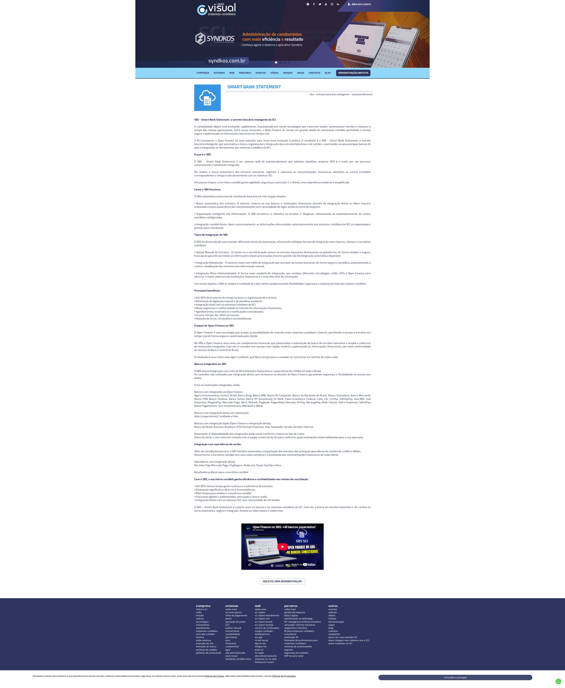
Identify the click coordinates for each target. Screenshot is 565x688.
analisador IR (291, 637)
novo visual (231, 655)
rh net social (261, 640)
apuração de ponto (235, 621)
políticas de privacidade (208, 652)
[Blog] (308, 4)
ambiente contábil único (238, 659)
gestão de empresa (294, 612)
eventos (332, 609)
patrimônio (231, 637)
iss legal (259, 652)
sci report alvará (263, 621)
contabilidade (232, 634)
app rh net (260, 643)
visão (199, 612)
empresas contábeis (207, 631)
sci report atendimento (267, 615)
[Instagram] (332, 4)
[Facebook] (314, 4)
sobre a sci (201, 609)
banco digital (291, 615)
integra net (261, 646)
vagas (331, 624)
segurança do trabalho (296, 652)
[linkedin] (338, 4)
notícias (332, 612)
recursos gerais (233, 612)
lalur (227, 640)
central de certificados (267, 628)
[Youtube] (326, 4)
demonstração (336, 621)
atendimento (203, 628)
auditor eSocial (233, 628)
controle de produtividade (298, 646)
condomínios (232, 646)
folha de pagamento (236, 615)
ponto (228, 618)
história (200, 637)
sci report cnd (262, 618)
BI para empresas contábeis (299, 631)
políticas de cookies (206, 649)
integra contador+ (264, 631)
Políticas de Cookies (214, 676)
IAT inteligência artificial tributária (302, 621)
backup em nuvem (264, 662)
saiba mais (231, 609)
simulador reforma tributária (299, 624)
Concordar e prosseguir (455, 677)
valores (200, 618)
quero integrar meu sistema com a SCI (348, 640)
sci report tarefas (264, 624)
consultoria (290, 634)
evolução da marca (206, 646)
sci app (258, 637)
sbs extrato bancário (266, 655)
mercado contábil (205, 634)
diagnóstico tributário (295, 628)
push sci (259, 649)
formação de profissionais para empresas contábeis (301, 642)
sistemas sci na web (265, 659)
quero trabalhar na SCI (340, 643)
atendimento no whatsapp (298, 618)
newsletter (334, 634)
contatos (333, 631)
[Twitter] (320, 4)
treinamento (202, 624)
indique (332, 618)
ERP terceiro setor (294, 655)
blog (330, 628)
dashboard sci (262, 634)
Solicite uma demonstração (282, 581)
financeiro (230, 643)
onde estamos (203, 640)
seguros (288, 649)
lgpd (227, 649)
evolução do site (204, 643)
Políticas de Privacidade (284, 676)
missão (200, 615)
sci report (260, 612)
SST (227, 624)
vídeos (331, 615)
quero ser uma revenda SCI (342, 637)
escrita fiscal (232, 631)
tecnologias (202, 621)
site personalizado (235, 652)
